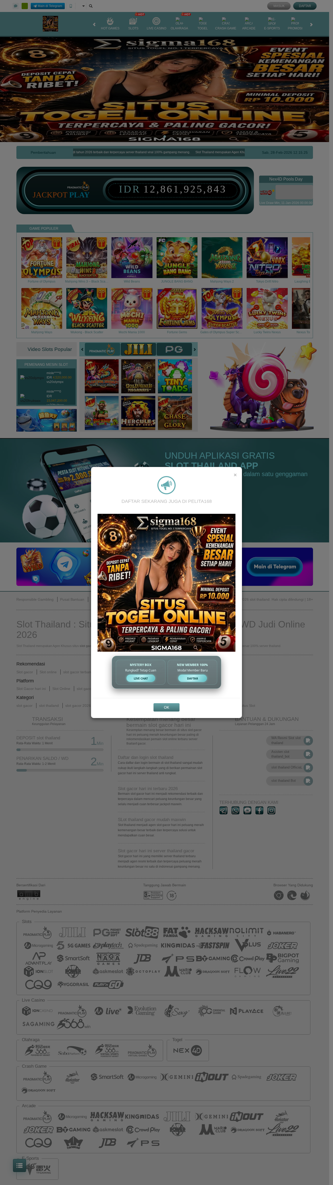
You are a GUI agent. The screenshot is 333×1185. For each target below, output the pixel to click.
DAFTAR (192, 678)
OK (166, 707)
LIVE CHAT (141, 678)
